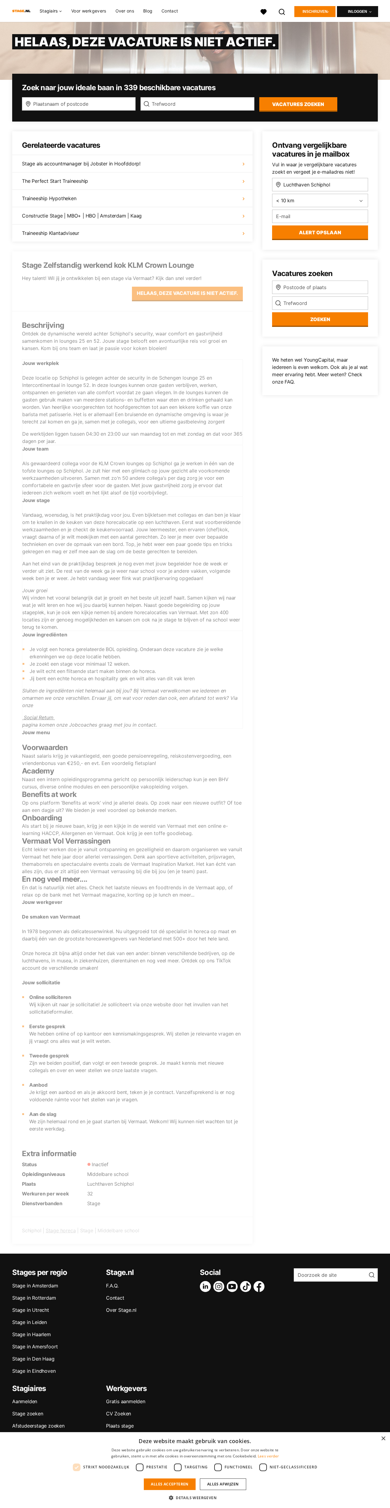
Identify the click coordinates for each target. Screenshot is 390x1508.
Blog (147, 10)
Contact (169, 10)
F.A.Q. (112, 1286)
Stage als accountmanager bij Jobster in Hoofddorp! (81, 164)
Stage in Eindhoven (33, 1371)
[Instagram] (220, 1286)
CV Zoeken (118, 1414)
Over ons (124, 10)
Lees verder (268, 1456)
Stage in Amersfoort (35, 1346)
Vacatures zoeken (298, 104)
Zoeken (320, 319)
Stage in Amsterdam (35, 1286)
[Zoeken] (282, 11)
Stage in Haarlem (31, 1334)
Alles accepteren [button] (169, 1484)
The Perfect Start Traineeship (55, 181)
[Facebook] (260, 1286)
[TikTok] (247, 1286)
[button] (195, 1498)
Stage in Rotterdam (34, 1298)
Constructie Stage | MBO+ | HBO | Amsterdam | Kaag (82, 216)
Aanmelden (24, 1401)
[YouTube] (233, 1286)
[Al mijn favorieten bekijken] (263, 11)
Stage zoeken (27, 1414)
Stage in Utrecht (30, 1310)
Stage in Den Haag (33, 1359)
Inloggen (357, 11)
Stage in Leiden (29, 1322)
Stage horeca (61, 1230)
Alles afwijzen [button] (223, 1484)
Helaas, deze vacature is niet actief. (187, 293)
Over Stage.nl (121, 1310)
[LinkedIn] (206, 1286)
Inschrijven (315, 11)
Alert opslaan (320, 232)
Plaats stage (120, 1426)
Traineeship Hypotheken (49, 198)
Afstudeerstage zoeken (38, 1426)
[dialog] (195, 1470)
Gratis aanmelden (125, 1401)
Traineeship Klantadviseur (50, 233)
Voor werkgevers (88, 10)
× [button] (383, 1438)
